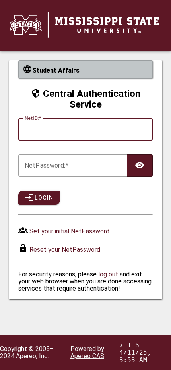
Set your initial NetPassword (69, 231)
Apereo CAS (87, 356)
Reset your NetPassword (64, 249)
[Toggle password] (140, 165)
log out (108, 274)
